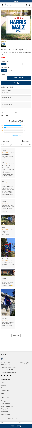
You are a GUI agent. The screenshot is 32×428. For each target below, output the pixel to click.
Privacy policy (5, 401)
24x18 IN (10, 70)
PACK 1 (8, 61)
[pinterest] (11, 375)
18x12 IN (6, 67)
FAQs (2, 382)
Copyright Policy (5, 414)
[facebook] (2, 375)
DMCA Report (16, 421)
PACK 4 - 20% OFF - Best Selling (14, 64)
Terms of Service (5, 403)
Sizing (2, 393)
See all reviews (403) (16, 123)
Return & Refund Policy (7, 406)
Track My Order (5, 390)
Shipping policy (5, 409)
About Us (3, 385)
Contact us (4, 388)
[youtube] (8, 375)
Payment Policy (5, 411)
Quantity (3, 74)
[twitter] (5, 375)
